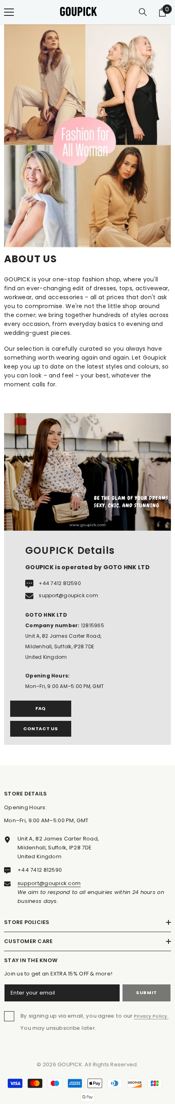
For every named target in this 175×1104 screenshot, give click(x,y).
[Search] (143, 12)
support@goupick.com (68, 595)
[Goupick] (87, 472)
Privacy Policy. (151, 1016)
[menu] (9, 12)
